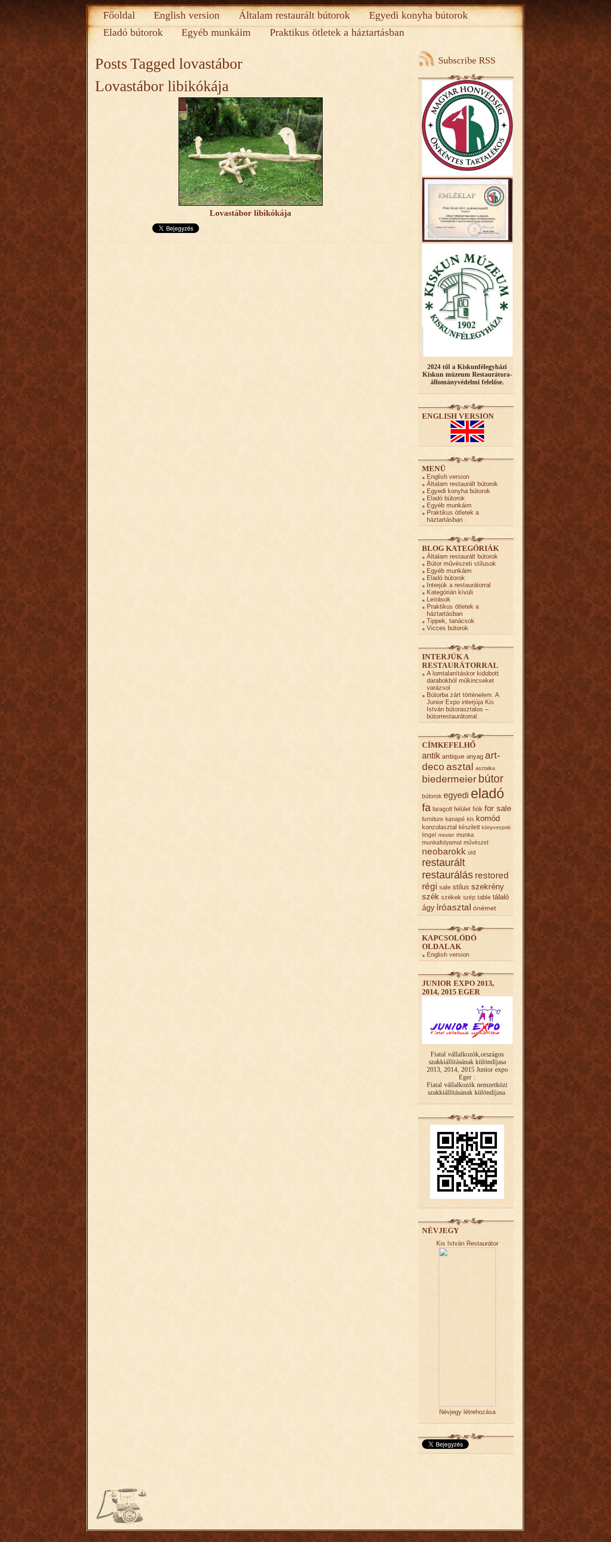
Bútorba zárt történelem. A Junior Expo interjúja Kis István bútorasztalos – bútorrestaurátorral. (463, 705)
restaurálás (447, 875)
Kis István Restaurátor (467, 1243)
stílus (461, 887)
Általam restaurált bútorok (294, 15)
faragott (442, 809)
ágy (428, 908)
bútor (491, 778)
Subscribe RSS (466, 60)
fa (426, 807)
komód (488, 818)
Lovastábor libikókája (162, 86)
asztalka (485, 768)
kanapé (455, 819)
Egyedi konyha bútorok (418, 15)
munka (465, 835)
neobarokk (444, 851)
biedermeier (449, 778)
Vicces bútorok (447, 628)
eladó (487, 793)
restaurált (443, 862)
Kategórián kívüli (450, 592)
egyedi (456, 795)
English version (187, 15)
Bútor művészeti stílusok (461, 563)
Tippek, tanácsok (450, 620)
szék (430, 896)
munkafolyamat (442, 842)
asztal (460, 766)
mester (446, 835)
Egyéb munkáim (216, 32)
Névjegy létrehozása (467, 1411)
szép (469, 897)
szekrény (487, 886)
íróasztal (453, 907)
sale (445, 887)
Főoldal (119, 15)
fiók (478, 809)
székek (451, 897)
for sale (498, 808)
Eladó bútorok (133, 32)
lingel (429, 835)
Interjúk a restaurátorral (459, 585)
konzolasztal (439, 827)
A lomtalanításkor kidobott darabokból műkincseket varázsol (463, 680)
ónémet (484, 908)
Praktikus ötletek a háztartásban (337, 32)
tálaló (501, 897)
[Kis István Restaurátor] (467, 1404)
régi (429, 886)
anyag (474, 756)
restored (492, 875)
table (484, 897)
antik (431, 755)
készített (469, 827)
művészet (476, 842)
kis (470, 819)
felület (462, 809)
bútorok (432, 796)
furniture (432, 819)
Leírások (439, 599)
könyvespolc (496, 827)
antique (453, 756)
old (472, 852)
